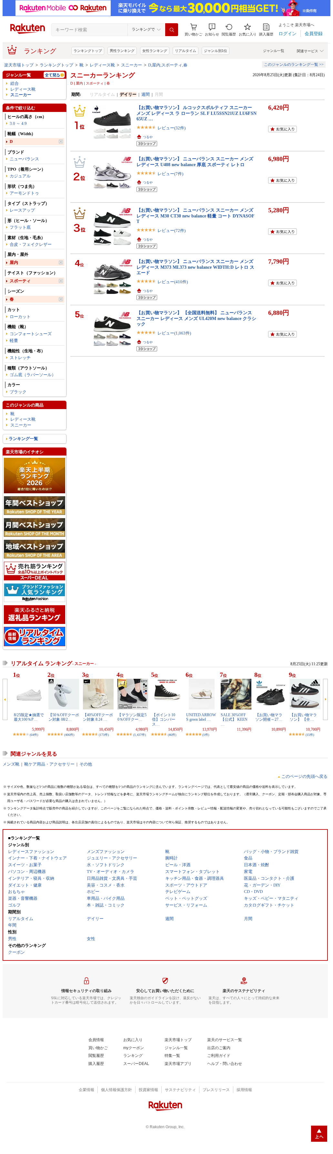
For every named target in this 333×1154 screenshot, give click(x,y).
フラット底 (20, 227)
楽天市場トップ (19, 65)
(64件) (34, 735)
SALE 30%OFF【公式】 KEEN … (234, 720)
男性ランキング (122, 51)
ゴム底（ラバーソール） (33, 374)
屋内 (14, 262)
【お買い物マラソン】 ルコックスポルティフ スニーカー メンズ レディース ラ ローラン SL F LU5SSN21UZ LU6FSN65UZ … (196, 113)
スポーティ (20, 280)
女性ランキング (154, 51)
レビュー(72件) (171, 230)
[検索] (171, 29)
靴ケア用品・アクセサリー (49, 764)
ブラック (18, 391)
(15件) (310, 735)
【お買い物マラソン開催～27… (268, 717)
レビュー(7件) (170, 173)
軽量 (14, 340)
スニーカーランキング (102, 75)
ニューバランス (24, 158)
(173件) (104, 735)
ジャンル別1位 (215, 51)
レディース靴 (102, 65)
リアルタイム (185, 51)
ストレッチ (20, 357)
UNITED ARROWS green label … (201, 717)
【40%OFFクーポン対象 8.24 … (98, 717)
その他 (85, 764)
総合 (14, 83)
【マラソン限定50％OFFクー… (131, 717)
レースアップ (22, 210)
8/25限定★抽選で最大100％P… (29, 717)
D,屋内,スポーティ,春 (167, 65)
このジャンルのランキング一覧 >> (294, 64)
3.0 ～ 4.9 (18, 123)
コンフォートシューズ (31, 333)
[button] (212, 29)
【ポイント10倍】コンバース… (163, 720)
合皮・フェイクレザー (31, 244)
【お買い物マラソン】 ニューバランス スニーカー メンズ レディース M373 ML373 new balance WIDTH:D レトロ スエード (195, 267)
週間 (145, 94)
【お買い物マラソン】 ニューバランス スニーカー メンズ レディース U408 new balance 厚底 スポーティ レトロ (194, 161)
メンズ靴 (11, 764)
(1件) (205, 735)
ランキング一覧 (23, 438)
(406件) (69, 735)
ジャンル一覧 (273, 51)
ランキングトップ (88, 51)
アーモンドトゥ (24, 193)
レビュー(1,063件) (174, 333)
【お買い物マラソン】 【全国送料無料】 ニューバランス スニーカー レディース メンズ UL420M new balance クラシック (196, 318)
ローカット (20, 316)
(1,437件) (139, 735)
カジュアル (20, 176)
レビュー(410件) (172, 281)
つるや (148, 137)
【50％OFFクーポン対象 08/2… (63, 717)
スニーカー (131, 65)
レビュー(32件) (171, 127)
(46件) (172, 735)
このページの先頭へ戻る (304, 776)
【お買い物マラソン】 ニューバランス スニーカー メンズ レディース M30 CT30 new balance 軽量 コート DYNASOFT (195, 215)
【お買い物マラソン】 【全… (303, 717)
